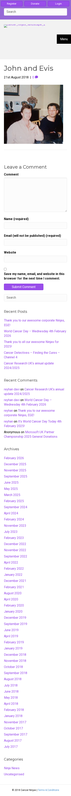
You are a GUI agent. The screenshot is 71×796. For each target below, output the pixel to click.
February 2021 (14, 587)
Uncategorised (14, 774)
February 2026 (14, 458)
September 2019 (15, 624)
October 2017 (13, 728)
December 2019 (15, 618)
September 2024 (15, 507)
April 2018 (11, 704)
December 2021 (15, 581)
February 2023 (14, 538)
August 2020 (12, 593)
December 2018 (15, 655)
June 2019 (11, 630)
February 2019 (14, 642)
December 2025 (15, 464)
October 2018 (13, 667)
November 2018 (15, 661)
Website (10, 252)
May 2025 (11, 489)
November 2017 (15, 722)
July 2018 (11, 685)
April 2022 (11, 562)
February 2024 (14, 519)
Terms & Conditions (48, 790)
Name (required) (16, 219)
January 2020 (13, 611)
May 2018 (11, 697)
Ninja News (12, 768)
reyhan (8, 410)
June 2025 (11, 482)
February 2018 (14, 710)
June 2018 (11, 691)
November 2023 (15, 526)
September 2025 (15, 476)
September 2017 (15, 734)
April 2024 (11, 513)
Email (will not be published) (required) (32, 236)
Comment (11, 174)
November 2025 (15, 470)
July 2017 (11, 747)
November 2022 (15, 550)
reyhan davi (12, 389)
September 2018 (15, 673)
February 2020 (14, 605)
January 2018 (13, 716)
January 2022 (13, 575)
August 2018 (12, 679)
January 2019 (13, 648)
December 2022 (15, 544)
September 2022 (15, 556)
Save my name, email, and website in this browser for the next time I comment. (34, 276)
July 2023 (11, 532)
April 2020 (11, 599)
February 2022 (14, 568)
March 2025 (12, 495)
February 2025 (14, 501)
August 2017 (12, 740)
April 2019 (11, 636)
